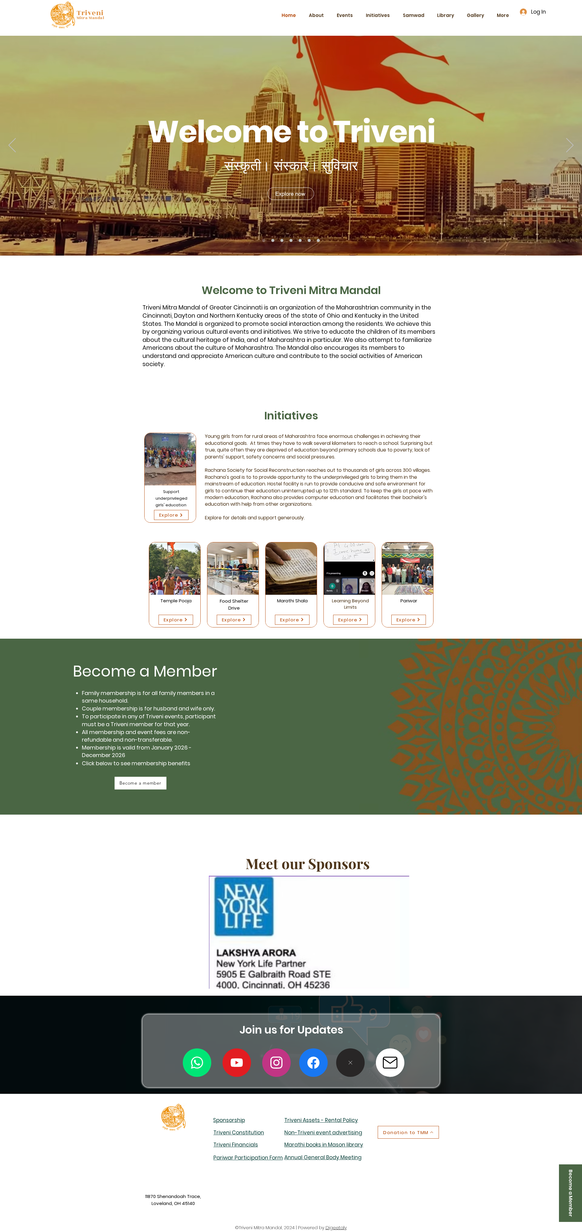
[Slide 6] (309, 240)
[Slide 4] (291, 240)
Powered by (312, 1227)
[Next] (570, 145)
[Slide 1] (272, 240)
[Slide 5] (300, 240)
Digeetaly (336, 1227)
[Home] (263, 240)
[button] (390, 1062)
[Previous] (12, 145)
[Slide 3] (281, 240)
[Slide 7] (318, 240)
